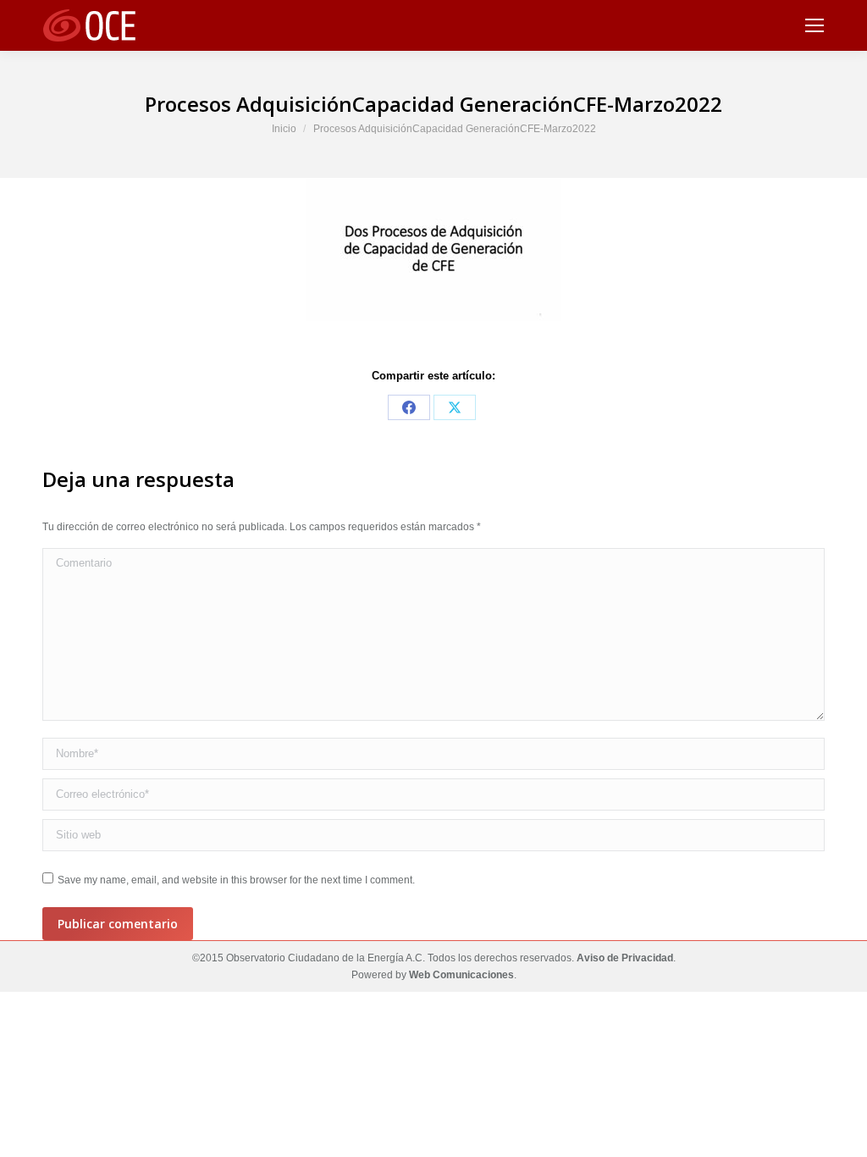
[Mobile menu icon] (814, 25)
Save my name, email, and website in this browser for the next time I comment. (236, 880)
